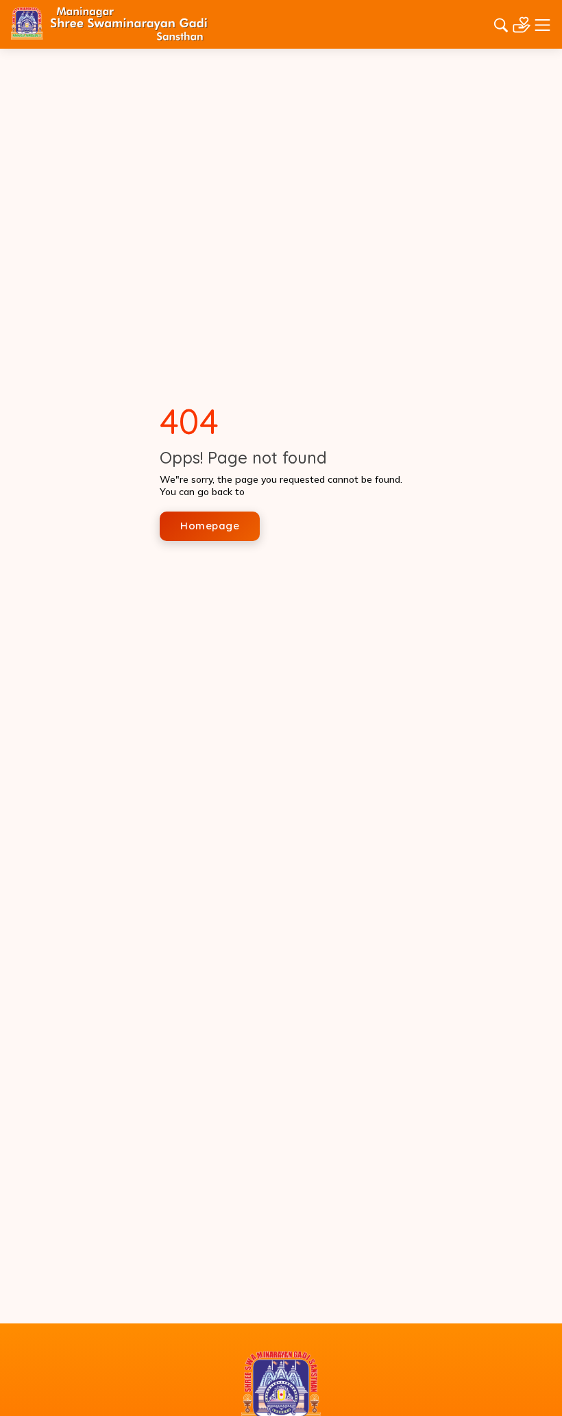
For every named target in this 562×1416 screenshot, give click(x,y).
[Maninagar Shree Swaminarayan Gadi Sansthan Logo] (109, 23)
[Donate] (521, 23)
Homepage (209, 525)
